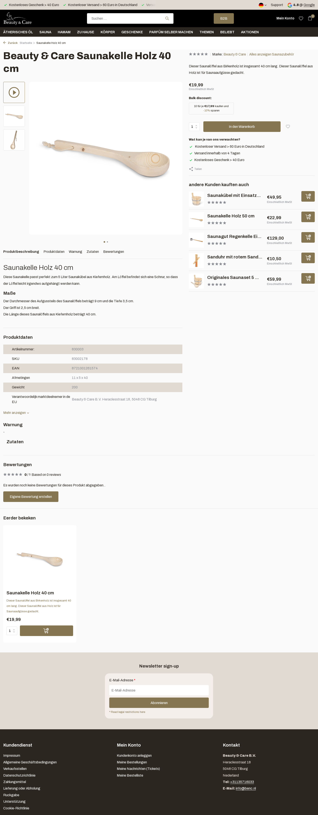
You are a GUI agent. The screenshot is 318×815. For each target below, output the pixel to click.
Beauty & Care (234, 54)
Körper (108, 32)
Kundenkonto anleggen (134, 755)
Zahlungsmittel (14, 782)
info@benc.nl (246, 788)
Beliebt (227, 32)
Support (277, 5)
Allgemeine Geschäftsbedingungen (30, 762)
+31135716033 (242, 782)
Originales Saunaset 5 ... (233, 277)
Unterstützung (14, 801)
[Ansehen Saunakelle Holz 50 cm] (196, 219)
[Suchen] (167, 18)
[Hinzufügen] (308, 196)
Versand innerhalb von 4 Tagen (217, 153)
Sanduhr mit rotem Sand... (234, 257)
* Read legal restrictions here (127, 712)
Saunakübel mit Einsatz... (234, 195)
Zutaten (93, 251)
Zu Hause (85, 32)
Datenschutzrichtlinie (19, 775)
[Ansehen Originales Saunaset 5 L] (196, 281)
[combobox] (130, 18)
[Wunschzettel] (301, 18)
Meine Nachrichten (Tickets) (138, 769)
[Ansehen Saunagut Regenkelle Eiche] (196, 240)
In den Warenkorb (242, 126)
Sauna (45, 32)
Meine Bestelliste (130, 775)
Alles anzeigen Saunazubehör (271, 54)
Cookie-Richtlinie (16, 808)
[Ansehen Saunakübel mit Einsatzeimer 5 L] (196, 199)
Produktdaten (53, 251)
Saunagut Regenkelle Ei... (234, 236)
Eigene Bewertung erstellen (31, 496)
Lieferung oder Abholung (21, 788)
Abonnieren (159, 703)
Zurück (12, 42)
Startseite (26, 42)
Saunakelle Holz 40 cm (30, 592)
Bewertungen (113, 251)
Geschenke (132, 32)
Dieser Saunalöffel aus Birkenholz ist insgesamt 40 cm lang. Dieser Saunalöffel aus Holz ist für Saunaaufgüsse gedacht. (38, 606)
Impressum (11, 755)
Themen (206, 32)
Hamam (64, 32)
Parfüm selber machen (171, 32)
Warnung (75, 251)
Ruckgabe (11, 795)
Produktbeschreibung (21, 251)
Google (309, 5)
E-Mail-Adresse (122, 680)
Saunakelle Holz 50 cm (231, 216)
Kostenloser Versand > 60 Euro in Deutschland (229, 146)
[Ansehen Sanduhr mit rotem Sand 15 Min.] (196, 260)
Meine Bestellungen (132, 762)
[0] (308, 18)
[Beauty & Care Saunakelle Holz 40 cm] (40, 559)
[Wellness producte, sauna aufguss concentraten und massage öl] (25, 18)
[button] (104, 242)
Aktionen (250, 32)
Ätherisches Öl (18, 32)
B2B (223, 18)
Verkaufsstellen (15, 769)
